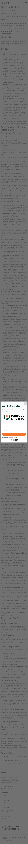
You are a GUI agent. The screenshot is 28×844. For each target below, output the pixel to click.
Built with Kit (14, 440)
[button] (14, 417)
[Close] (25, 403)
